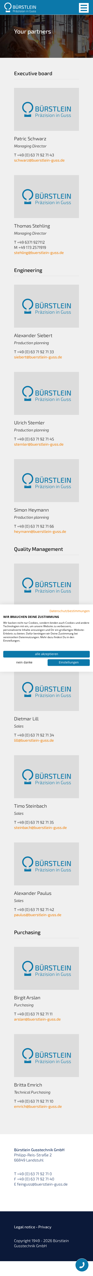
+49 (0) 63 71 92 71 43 (35, 155)
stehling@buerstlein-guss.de (39, 252)
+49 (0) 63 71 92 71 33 (35, 351)
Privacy (44, 1226)
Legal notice (24, 1226)
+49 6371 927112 (31, 242)
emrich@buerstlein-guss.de (38, 1106)
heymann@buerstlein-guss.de (40, 531)
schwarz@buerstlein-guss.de (39, 160)
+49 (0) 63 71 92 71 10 (35, 1101)
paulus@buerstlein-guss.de (37, 914)
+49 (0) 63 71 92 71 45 (35, 439)
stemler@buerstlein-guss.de (39, 444)
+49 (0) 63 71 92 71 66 (35, 526)
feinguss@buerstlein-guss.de (42, 1184)
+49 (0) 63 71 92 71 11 (35, 1014)
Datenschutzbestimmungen (70, 611)
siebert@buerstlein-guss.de (38, 357)
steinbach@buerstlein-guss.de (40, 827)
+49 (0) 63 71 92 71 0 (34, 1173)
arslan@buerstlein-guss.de (37, 1019)
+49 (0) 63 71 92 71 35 (35, 822)
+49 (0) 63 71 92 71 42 (35, 909)
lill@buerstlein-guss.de (34, 740)
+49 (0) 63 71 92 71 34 (35, 735)
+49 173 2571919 (32, 247)
